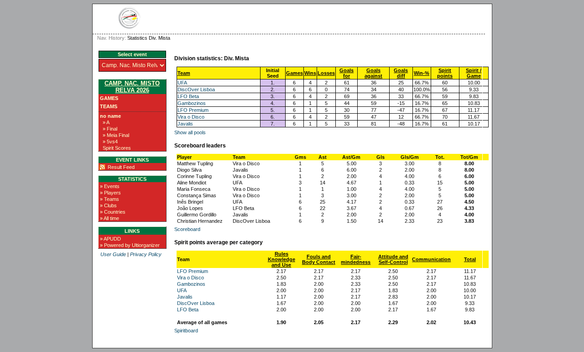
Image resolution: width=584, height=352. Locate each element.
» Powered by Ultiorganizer (130, 245)
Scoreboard (187, 229)
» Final (110, 128)
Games (109, 98)
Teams (108, 106)
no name (110, 116)
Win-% (421, 73)
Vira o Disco (190, 117)
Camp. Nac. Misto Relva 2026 (132, 87)
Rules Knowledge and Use (281, 259)
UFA (182, 82)
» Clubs (108, 205)
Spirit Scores (117, 148)
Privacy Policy (146, 254)
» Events (110, 186)
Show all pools (190, 132)
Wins (310, 73)
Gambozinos (191, 103)
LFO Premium (193, 110)
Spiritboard (186, 330)
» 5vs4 (110, 141)
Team (183, 73)
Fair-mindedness (355, 259)
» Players (110, 192)
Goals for (346, 73)
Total (470, 259)
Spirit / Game (473, 73)
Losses (326, 73)
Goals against (373, 73)
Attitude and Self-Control (393, 259)
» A (106, 122)
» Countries (112, 212)
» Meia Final (116, 135)
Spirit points (445, 73)
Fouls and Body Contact (318, 259)
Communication (431, 259)
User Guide (113, 254)
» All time (109, 218)
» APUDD (110, 239)
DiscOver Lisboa (196, 89)
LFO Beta (188, 96)
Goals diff (401, 73)
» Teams (109, 199)
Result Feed (121, 167)
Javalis (185, 123)
